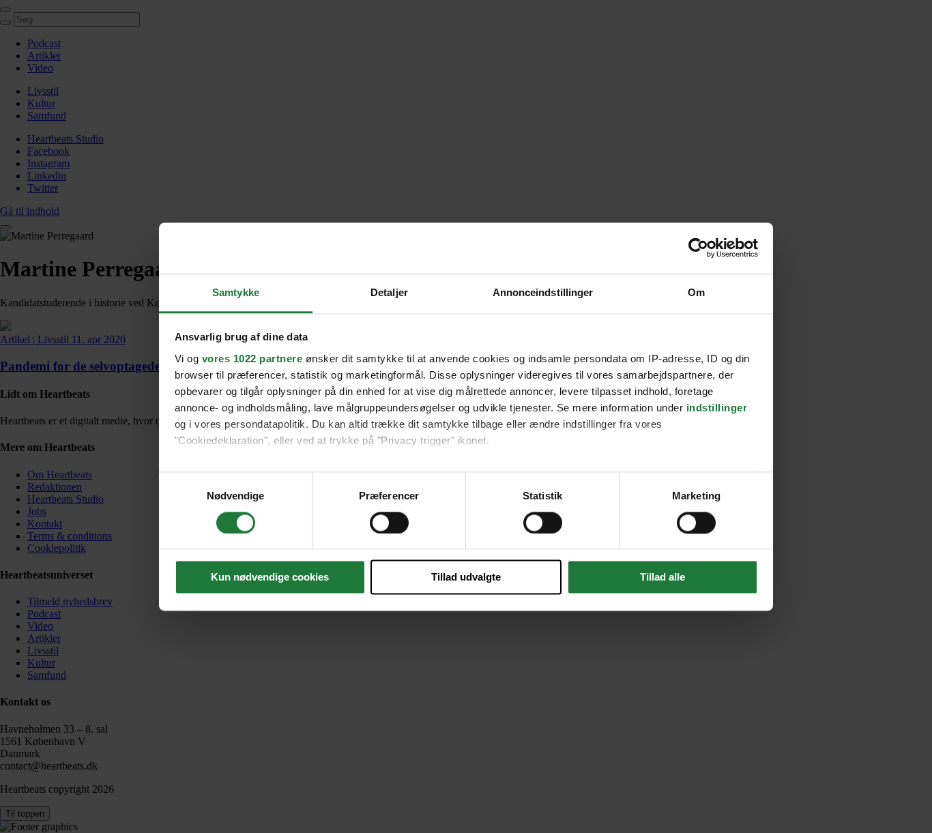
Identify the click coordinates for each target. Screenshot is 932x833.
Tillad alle (662, 577)
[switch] (389, 523)
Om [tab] (696, 292)
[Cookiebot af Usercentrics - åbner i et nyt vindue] (698, 247)
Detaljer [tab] (389, 292)
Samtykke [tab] (235, 292)
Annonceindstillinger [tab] (543, 292)
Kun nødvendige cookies (270, 577)
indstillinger (717, 407)
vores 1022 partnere (252, 358)
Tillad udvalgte (466, 577)
